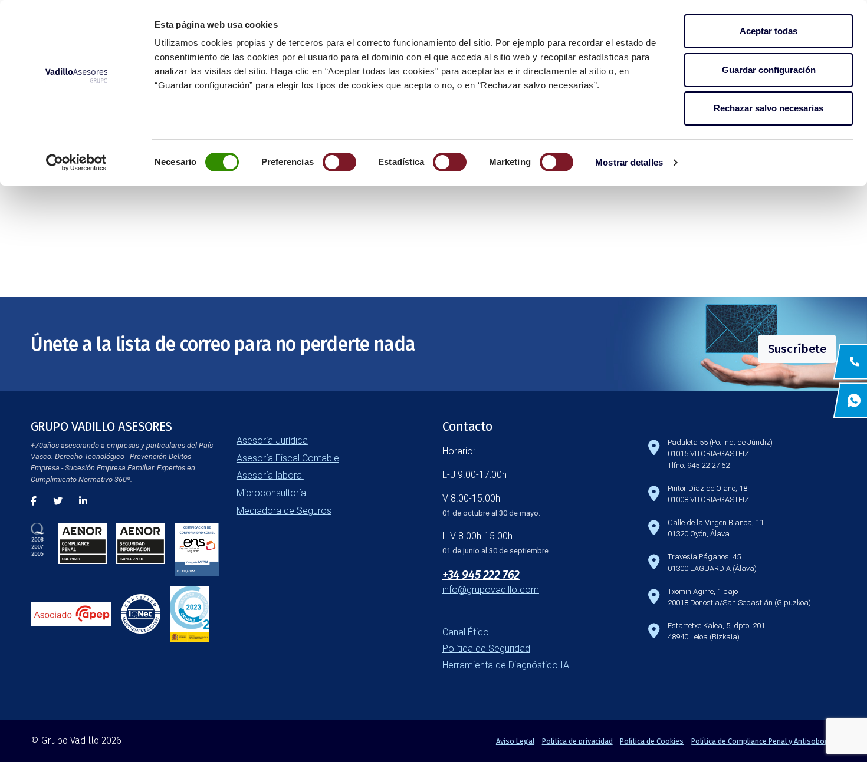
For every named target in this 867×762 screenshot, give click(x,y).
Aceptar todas (768, 31)
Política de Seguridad (486, 648)
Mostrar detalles (629, 162)
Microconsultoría (271, 493)
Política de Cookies (652, 741)
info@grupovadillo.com (490, 589)
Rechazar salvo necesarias (768, 108)
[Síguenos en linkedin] (83, 501)
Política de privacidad (577, 741)
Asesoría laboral (270, 475)
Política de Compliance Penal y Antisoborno (763, 741)
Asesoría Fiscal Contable (288, 458)
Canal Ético (465, 632)
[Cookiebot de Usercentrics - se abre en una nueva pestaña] (76, 162)
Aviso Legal (515, 741)
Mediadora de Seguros (284, 510)
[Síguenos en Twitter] (58, 501)
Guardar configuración (769, 70)
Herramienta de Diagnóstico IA (505, 665)
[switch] (339, 162)
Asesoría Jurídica (272, 440)
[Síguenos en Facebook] (34, 501)
